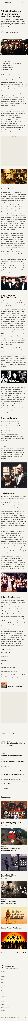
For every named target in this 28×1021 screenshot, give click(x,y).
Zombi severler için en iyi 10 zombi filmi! (13, 953)
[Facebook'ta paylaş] (10, 733)
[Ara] (22, 2)
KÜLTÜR (4, 820)
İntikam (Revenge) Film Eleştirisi (11, 928)
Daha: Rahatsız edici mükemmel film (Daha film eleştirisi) (11, 849)
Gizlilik (2, 1004)
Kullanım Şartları (5, 1007)
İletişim (2, 1001)
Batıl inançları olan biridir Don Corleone (11, 63)
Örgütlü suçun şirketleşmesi (8, 67)
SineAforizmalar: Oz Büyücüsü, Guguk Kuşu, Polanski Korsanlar (11, 823)
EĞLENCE (3, 982)
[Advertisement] (14, 152)
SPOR (2, 993)
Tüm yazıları (10, 745)
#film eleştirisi (4, 728)
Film (2, 496)
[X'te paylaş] (7, 733)
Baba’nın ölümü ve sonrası (8, 69)
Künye (2, 999)
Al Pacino (18, 272)
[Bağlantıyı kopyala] (16, 733)
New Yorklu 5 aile (6, 61)
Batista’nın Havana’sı (7, 65)
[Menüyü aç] (2, 2)
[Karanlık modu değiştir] (25, 2)
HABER (3, 974)
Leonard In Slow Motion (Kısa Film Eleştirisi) (8, 876)
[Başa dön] (25, 1017)
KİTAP (2, 979)
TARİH (2, 987)
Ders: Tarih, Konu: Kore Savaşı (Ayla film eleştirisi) (9, 902)
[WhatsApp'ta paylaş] (13, 733)
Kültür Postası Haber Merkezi (16, 743)
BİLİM (2, 990)
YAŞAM (3, 985)
